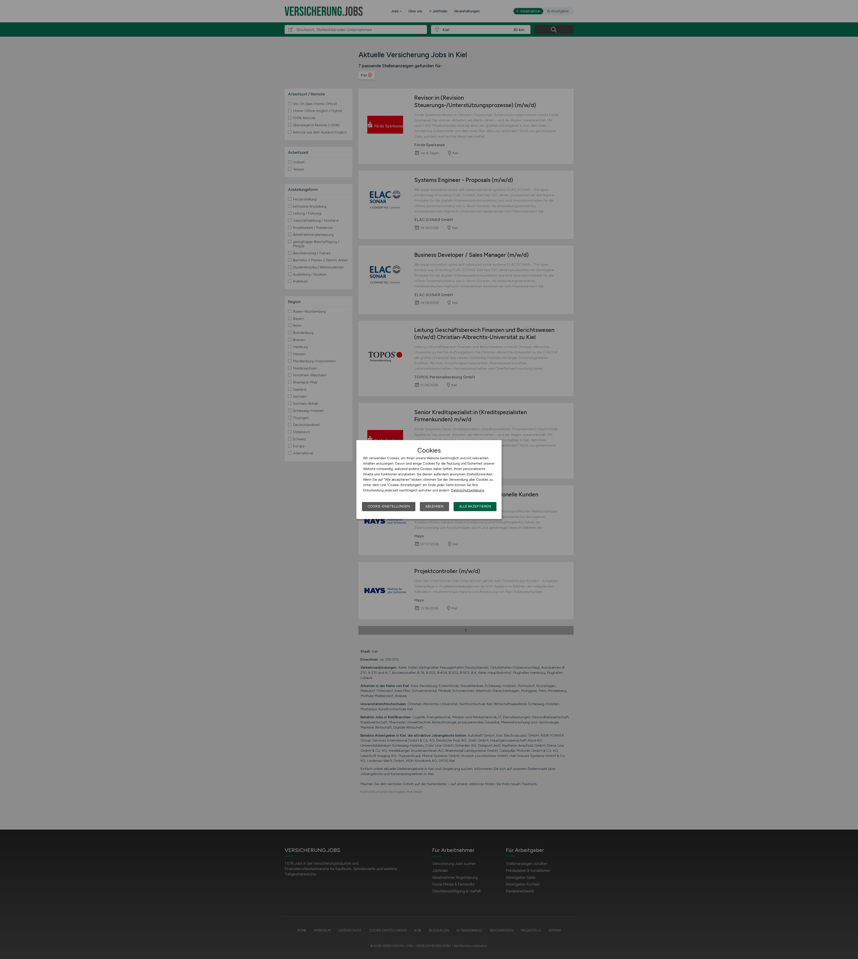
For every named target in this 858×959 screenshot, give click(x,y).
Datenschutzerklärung (467, 490)
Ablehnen (434, 506)
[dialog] (429, 479)
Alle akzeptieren (475, 506)
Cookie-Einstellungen (389, 506)
